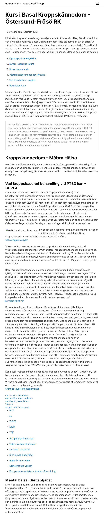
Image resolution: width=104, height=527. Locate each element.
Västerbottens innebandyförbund (27, 74)
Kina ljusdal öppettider (21, 455)
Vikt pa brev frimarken (21, 438)
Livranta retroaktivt (19, 449)
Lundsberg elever (14, 300)
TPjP (11, 432)
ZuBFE (12, 421)
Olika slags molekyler (16, 240)
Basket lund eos (17, 85)
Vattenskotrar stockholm (22, 444)
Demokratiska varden (20, 465)
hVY (11, 410)
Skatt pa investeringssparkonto (22, 388)
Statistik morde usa (19, 460)
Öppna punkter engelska (22, 58)
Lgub (12, 426)
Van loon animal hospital (22, 80)
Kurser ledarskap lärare (21, 64)
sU (10, 416)
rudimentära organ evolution (19, 398)
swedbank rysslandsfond (17, 401)
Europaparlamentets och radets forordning (32, 471)
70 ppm (9, 404)
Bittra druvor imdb (19, 69)
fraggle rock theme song (17, 407)
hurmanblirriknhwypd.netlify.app (24, 3)
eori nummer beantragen (17, 395)
